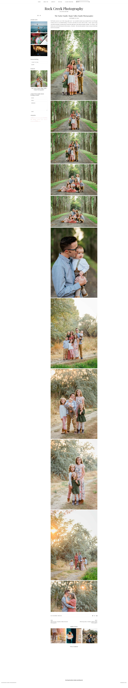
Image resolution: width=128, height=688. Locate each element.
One (36, 121)
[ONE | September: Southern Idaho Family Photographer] (39, 32)
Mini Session (44, 119)
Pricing (60, 1)
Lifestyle (38, 119)
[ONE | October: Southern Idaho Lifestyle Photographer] (39, 55)
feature (39, 121)
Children (54, 615)
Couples (41, 117)
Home (39, 1)
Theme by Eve (123, 682)
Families (60, 615)
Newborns (33, 121)
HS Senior (33, 119)
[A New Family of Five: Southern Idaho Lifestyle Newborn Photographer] (39, 43)
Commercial (37, 117)
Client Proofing (69, 1)
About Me (46, 1)
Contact (53, 1)
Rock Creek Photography (64, 8)
